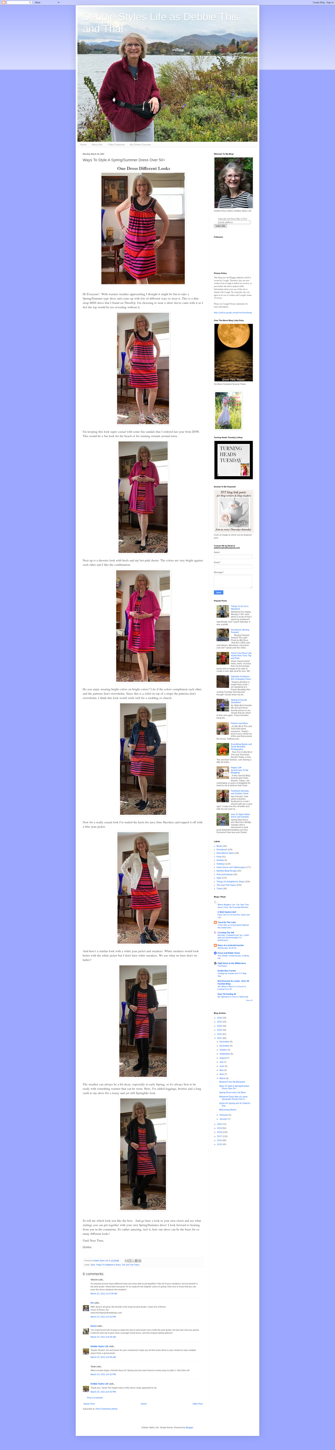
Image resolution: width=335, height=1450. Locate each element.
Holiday (220, 860)
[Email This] (126, 1260)
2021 (219, 1038)
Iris (92, 1303)
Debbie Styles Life (100, 1346)
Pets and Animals (225, 874)
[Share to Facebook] (136, 1260)
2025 (219, 1022)
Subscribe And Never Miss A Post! (232, 219)
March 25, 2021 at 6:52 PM (103, 1392)
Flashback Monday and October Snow (240, 792)
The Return (222, 966)
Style (93, 1265)
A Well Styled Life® (227, 912)
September (224, 1054)
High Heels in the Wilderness (232, 963)
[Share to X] (133, 1260)
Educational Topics (225, 853)
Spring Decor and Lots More (232, 1092)
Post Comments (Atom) (106, 1409)
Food (219, 857)
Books (219, 846)
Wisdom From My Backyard (232, 1082)
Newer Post (89, 1404)
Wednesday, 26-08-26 (227, 948)
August (223, 1058)
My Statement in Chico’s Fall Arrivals (233, 997)
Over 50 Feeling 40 (227, 994)
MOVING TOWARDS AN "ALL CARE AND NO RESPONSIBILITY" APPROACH (233, 938)
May (221, 1070)
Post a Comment (95, 1398)
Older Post (198, 1404)
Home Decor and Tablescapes (231, 867)
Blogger (189, 1427)
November (224, 1046)
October (223, 1050)
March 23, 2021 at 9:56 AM (103, 1357)
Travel (219, 888)
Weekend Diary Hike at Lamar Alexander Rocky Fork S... (233, 1097)
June (222, 1066)
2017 (219, 1136)
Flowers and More (239, 723)
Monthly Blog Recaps (227, 871)
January (223, 1119)
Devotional (222, 849)
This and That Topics (131, 1265)
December (224, 1041)
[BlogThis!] (130, 1260)
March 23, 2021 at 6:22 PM (103, 1374)
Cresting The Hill (226, 932)
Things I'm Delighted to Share (108, 1265)
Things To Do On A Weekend (239, 607)
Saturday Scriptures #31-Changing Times (241, 677)
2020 (219, 1124)
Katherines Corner (227, 971)
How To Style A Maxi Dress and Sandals (240, 815)
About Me (97, 144)
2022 (219, 1034)
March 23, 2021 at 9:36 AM (103, 1337)
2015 (219, 1144)
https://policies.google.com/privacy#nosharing (233, 312)
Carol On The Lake (227, 922)
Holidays (221, 864)
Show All (249, 1000)
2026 (219, 1018)
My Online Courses (140, 144)
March (222, 1078)
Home (83, 144)
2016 (219, 1140)
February (224, 1115)
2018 (219, 1132)
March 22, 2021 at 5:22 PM (103, 1317)
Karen (94, 1326)
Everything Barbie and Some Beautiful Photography (241, 747)
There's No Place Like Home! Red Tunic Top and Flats (241, 655)
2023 (219, 1030)
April (221, 1074)
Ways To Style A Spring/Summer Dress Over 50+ (234, 1087)
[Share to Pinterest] (140, 1260)
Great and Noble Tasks (229, 953)
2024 (219, 1026)
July (221, 1062)
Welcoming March (227, 1110)
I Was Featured (116, 144)
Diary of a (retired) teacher (231, 945)
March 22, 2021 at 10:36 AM (104, 1293)
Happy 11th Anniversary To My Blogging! (239, 770)
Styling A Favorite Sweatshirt (239, 701)
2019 (219, 1128)
